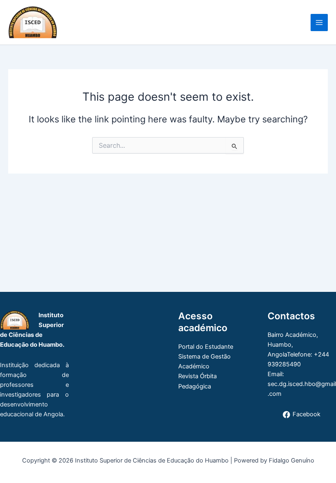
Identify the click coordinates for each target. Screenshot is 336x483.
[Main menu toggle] (319, 22)
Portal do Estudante (205, 346)
